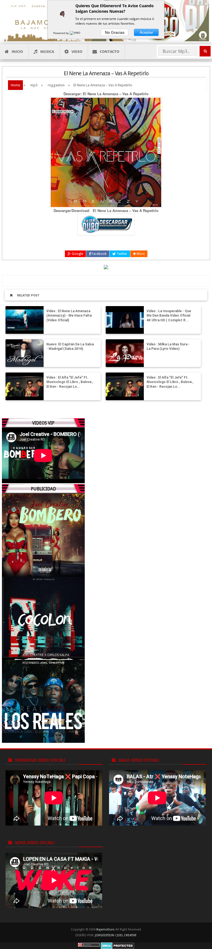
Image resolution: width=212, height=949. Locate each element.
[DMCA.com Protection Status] (117, 945)
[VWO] (75, 33)
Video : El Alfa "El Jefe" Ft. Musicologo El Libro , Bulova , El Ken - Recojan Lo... (69, 382)
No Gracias (114, 32)
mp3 (34, 85)
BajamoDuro (105, 929)
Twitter (121, 254)
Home (15, 85)
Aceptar (146, 32)
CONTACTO (109, 51)
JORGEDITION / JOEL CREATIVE (116, 935)
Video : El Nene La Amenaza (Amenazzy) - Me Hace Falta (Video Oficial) (69, 315)
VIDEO (76, 51)
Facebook (99, 254)
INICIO (17, 51)
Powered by (61, 33)
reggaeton (56, 85)
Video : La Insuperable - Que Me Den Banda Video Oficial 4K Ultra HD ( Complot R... (169, 315)
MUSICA (47, 51)
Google (77, 254)
